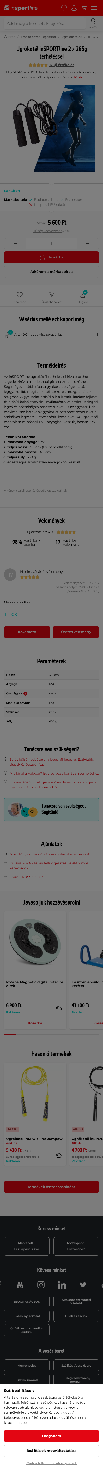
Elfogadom (51, 1436)
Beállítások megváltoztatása (51, 1450)
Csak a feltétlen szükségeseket (51, 1463)
